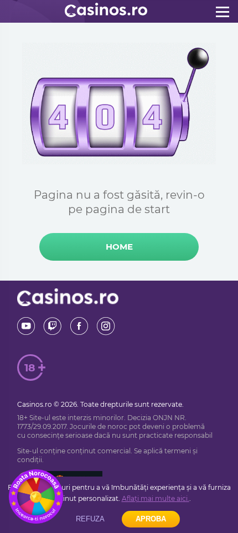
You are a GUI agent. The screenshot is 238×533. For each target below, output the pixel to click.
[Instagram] (106, 326)
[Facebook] (79, 326)
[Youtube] (26, 326)
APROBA (151, 519)
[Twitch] (52, 326)
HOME (119, 246)
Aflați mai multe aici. (155, 498)
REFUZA (90, 519)
